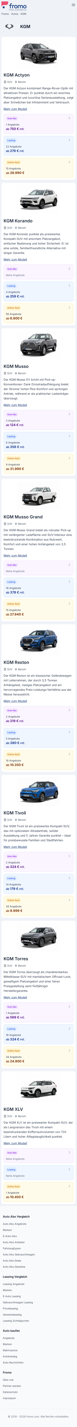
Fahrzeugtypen (12, 1248)
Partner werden (12, 1385)
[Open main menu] (73, 4)
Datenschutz (10, 1392)
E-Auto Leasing (12, 1296)
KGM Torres (16, 958)
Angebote (9, 1337)
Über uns (8, 1379)
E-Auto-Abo (10, 1236)
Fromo (7, 1372)
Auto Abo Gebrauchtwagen (19, 1254)
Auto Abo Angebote (14, 1223)
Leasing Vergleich (15, 1276)
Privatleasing (10, 1308)
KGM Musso (16, 366)
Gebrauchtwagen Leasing (18, 1302)
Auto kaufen (11, 1330)
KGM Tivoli (15, 813)
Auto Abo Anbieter (14, 1242)
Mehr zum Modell (15, 109)
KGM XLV (13, 1109)
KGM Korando (18, 220)
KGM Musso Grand (23, 516)
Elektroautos (10, 1350)
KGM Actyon (17, 75)
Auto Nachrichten (13, 1362)
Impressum (9, 1398)
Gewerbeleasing (12, 1314)
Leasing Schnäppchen (16, 1320)
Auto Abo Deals (12, 1260)
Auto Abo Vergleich (16, 1216)
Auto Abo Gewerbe (14, 1266)
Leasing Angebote (13, 1283)
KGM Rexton (16, 662)
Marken (7, 1229)
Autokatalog (10, 1356)
